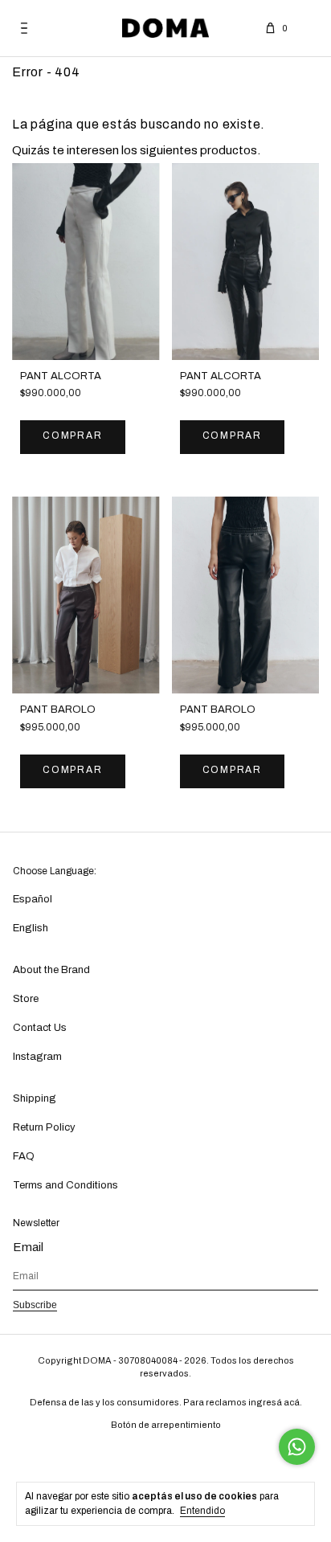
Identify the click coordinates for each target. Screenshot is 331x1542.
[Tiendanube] (166, 1454)
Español (32, 899)
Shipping (34, 1098)
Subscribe (35, 1305)
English (30, 928)
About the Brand (51, 970)
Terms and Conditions (65, 1185)
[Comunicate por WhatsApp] (297, 1447)
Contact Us (40, 1027)
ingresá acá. (275, 1402)
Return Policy (44, 1127)
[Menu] (24, 28)
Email (28, 1247)
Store (26, 998)
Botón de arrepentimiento (166, 1425)
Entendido (202, 1510)
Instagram (37, 1056)
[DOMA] (165, 28)
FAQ (24, 1156)
